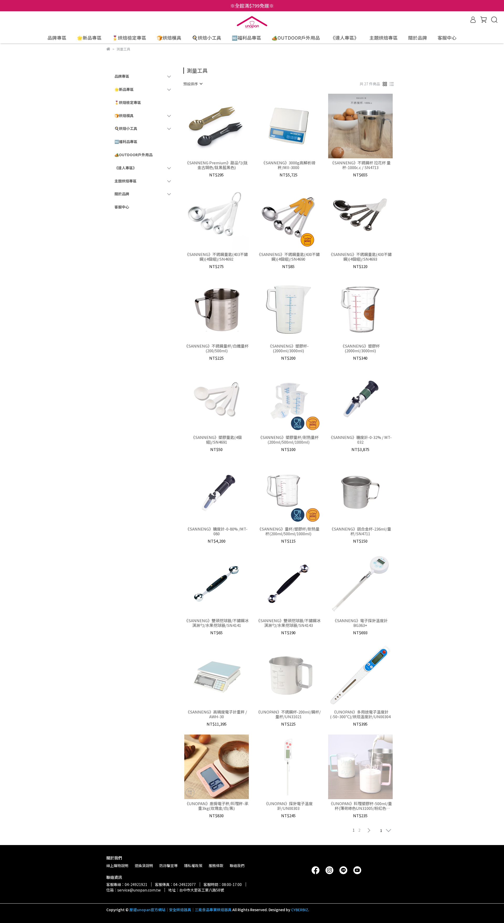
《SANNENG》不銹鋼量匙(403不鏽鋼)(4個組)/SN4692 (216, 256)
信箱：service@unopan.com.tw (133, 890)
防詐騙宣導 (168, 865)
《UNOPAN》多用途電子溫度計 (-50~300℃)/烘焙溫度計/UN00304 (360, 714)
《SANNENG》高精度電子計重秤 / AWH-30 (216, 714)
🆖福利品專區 (246, 38)
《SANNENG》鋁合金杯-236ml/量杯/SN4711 (360, 531)
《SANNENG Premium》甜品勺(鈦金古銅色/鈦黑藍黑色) (216, 165)
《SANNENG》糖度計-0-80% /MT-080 (217, 531)
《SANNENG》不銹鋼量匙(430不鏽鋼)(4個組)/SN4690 (288, 256)
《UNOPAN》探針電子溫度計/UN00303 (288, 806)
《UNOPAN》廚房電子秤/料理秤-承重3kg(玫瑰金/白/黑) (216, 806)
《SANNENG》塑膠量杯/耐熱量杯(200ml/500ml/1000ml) (288, 439)
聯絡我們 (237, 865)
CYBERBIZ (299, 909)
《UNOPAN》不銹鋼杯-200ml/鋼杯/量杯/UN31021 (288, 714)
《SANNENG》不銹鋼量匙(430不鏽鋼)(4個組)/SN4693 (360, 256)
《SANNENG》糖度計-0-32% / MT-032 (360, 439)
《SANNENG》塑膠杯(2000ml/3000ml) (360, 348)
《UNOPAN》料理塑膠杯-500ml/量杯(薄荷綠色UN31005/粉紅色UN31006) (360, 806)
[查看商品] (209, 126)
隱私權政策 (193, 865)
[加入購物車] (224, 126)
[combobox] (192, 83)
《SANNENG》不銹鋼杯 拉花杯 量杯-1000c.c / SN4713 (360, 165)
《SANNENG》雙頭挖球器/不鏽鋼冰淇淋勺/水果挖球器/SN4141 (216, 623)
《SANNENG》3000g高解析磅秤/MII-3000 (288, 165)
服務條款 (216, 865)
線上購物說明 (117, 865)
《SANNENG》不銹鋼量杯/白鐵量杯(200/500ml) (216, 348)
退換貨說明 (144, 865)
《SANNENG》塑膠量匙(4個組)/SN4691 (216, 439)
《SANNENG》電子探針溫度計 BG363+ (360, 623)
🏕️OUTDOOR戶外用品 (296, 38)
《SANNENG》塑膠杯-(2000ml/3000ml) (288, 348)
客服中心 (447, 38)
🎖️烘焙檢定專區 (129, 38)
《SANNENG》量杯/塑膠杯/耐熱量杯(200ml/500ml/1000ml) (288, 531)
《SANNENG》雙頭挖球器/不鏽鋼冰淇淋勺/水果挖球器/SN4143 (288, 623)
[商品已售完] (224, 675)
